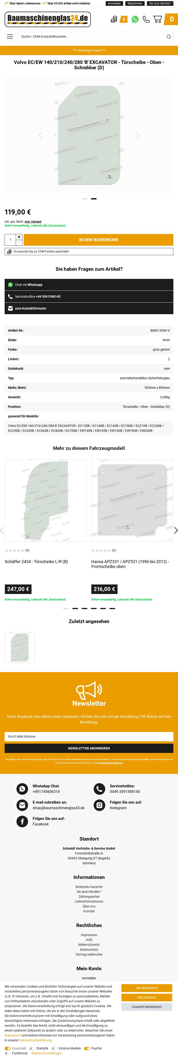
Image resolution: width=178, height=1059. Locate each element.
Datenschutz (89, 949)
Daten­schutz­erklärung (35, 1040)
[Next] (138, 135)
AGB (89, 940)
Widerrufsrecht (89, 945)
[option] (89, 50)
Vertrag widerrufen (89, 954)
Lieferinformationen (89, 901)
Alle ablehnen (146, 997)
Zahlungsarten (89, 896)
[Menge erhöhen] (19, 237)
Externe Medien (70, 1048)
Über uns (89, 906)
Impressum (89, 935)
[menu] (10, 36)
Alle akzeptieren (147, 988)
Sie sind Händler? (160, 3)
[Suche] (168, 36)
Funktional (19, 1053)
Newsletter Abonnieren (89, 748)
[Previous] (40, 135)
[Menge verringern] (19, 243)
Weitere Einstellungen (46, 1053)
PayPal (96, 1048)
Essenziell (19, 1048)
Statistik (42, 1048)
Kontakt (89, 911)
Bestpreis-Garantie (89, 887)
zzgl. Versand (33, 221)
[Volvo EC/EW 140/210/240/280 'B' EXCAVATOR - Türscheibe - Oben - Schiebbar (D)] (20, 647)
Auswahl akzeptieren (147, 1007)
